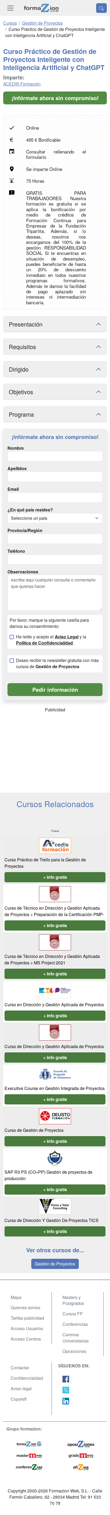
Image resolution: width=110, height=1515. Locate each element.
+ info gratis (55, 877)
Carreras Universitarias (75, 1337)
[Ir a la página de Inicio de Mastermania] (29, 1455)
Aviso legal (21, 1388)
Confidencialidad (27, 1378)
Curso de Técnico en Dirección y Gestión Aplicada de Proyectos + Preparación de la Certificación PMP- (54, 911)
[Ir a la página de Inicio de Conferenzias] (29, 1466)
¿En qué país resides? (30, 510)
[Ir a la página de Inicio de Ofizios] (81, 1466)
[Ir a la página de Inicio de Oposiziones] (81, 1443)
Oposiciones (74, 1351)
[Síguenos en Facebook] (65, 1378)
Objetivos (21, 391)
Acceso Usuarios (27, 1328)
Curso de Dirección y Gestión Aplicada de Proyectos (54, 1046)
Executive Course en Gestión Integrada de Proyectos (55, 1088)
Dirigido (19, 369)
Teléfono (16, 551)
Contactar (20, 1367)
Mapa (16, 1297)
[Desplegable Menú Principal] (10, 8)
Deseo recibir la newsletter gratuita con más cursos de (57, 663)
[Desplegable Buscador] (101, 8)
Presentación (25, 324)
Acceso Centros (26, 1339)
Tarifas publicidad (27, 1318)
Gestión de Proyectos (55, 1264)
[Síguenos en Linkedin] (65, 1400)
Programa (21, 414)
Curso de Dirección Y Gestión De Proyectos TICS (52, 1220)
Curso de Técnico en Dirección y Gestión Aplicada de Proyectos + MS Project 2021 (52, 959)
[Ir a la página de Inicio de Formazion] (29, 1443)
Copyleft (18, 1399)
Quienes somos (25, 1307)
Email (13, 489)
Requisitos (22, 346)
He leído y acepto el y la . (51, 640)
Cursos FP (72, 1314)
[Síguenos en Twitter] (65, 1389)
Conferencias (75, 1324)
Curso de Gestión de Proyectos (34, 1130)
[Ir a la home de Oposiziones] (41, 8)
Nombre (15, 448)
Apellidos (17, 468)
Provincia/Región (24, 530)
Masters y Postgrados (73, 1300)
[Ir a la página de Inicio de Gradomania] (81, 1455)
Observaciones (22, 572)
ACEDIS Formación (22, 84)
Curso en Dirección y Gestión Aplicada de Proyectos (54, 1004)
